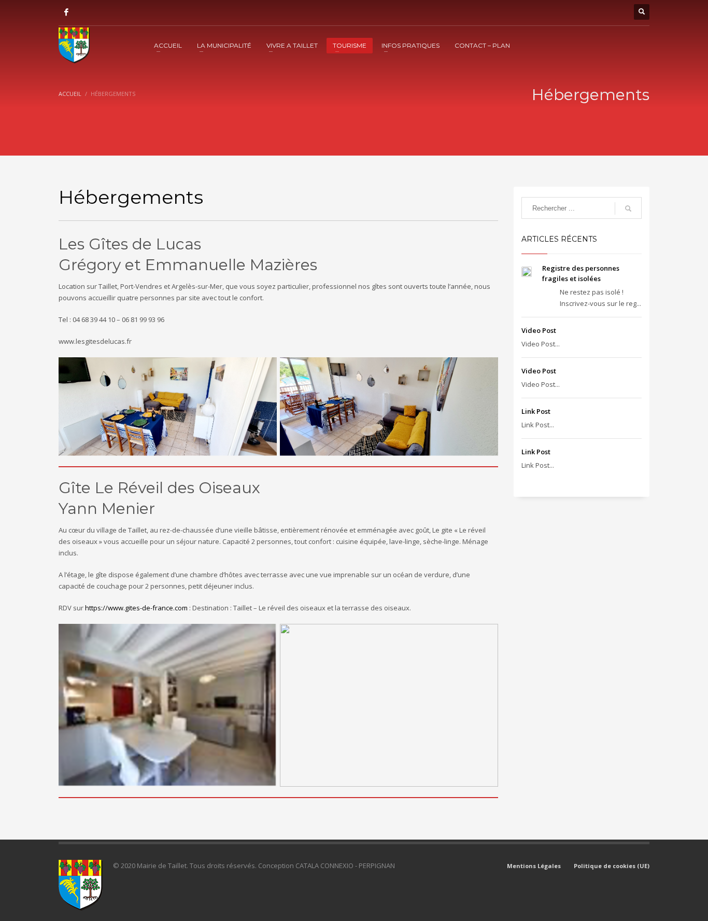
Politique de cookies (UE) (611, 866)
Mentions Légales (534, 866)
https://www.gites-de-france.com (136, 607)
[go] (628, 208)
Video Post (538, 330)
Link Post (535, 411)
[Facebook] (66, 12)
